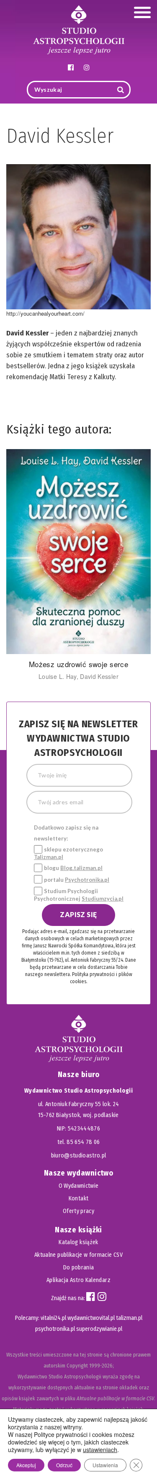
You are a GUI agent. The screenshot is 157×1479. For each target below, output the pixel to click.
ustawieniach (100, 1449)
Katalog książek (78, 1242)
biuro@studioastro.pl (78, 1155)
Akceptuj (26, 1464)
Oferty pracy (78, 1211)
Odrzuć (64, 1464)
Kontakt (78, 1198)
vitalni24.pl (53, 1318)
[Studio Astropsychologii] (78, 28)
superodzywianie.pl (99, 1329)
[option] (78, 565)
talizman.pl (129, 1318)
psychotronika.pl (55, 1329)
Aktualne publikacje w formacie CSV (78, 1254)
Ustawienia (105, 1464)
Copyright (77, 1365)
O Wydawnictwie (79, 1185)
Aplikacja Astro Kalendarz (78, 1280)
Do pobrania (78, 1267)
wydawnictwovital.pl (91, 1318)
